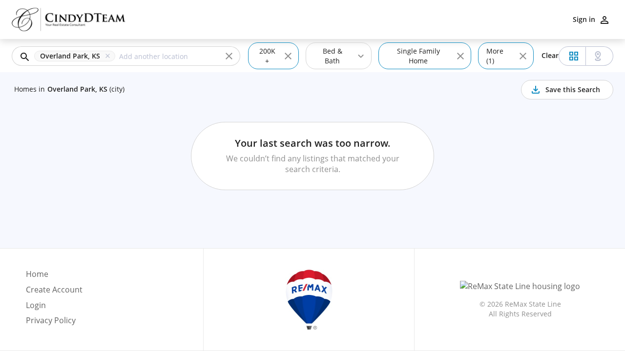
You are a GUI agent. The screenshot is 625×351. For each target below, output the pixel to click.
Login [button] (36, 305)
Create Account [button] (54, 290)
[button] (76, 56)
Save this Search (572, 89)
